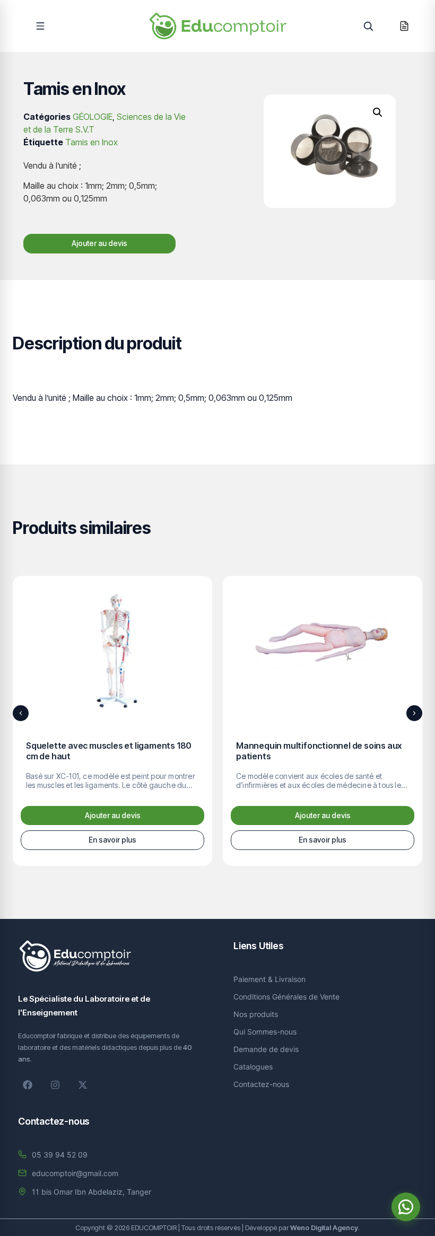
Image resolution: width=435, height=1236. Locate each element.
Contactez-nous (261, 1084)
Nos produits (255, 1014)
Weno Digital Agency (324, 1227)
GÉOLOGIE (92, 116)
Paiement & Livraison (269, 979)
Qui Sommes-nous (265, 1031)
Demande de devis (266, 1049)
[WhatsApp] (406, 1207)
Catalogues (253, 1066)
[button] (40, 26)
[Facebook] (27, 1084)
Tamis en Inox (91, 142)
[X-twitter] (82, 1084)
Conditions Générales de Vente (286, 996)
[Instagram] (55, 1084)
